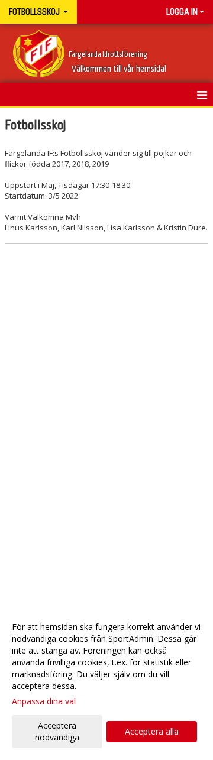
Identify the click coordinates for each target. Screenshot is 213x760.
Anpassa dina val (44, 701)
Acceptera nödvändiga (57, 731)
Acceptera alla (152, 731)
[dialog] (106, 681)
